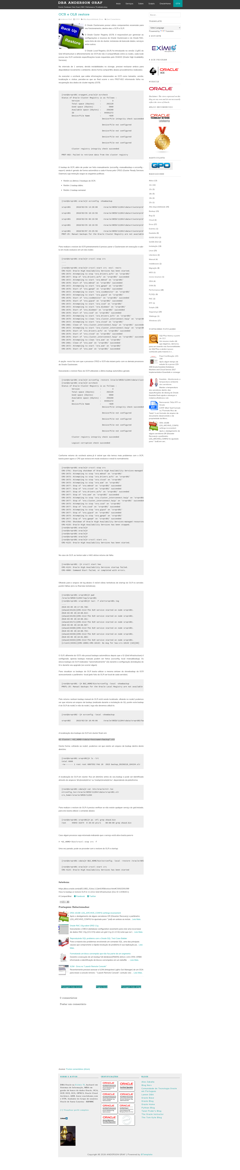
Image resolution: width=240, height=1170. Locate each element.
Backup (152, 211)
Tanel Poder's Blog (152, 1111)
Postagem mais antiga (131, 987)
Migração (153, 268)
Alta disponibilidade (90, 19)
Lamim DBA (148, 1094)
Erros (101, 19)
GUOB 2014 (153, 242)
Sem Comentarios (113, 19)
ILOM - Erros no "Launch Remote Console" (88, 966)
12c (150, 185)
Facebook (80, 896)
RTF (150, 303)
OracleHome (165, 3)
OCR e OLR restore (74, 14)
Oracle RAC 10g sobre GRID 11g (84, 925)
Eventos (152, 229)
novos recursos (155, 277)
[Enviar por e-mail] (61, 902)
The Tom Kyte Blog (152, 1117)
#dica (151, 180)
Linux (151, 250)
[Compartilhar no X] (65, 902)
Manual (152, 259)
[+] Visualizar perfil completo (74, 1110)
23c (150, 202)
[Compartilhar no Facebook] (68, 902)
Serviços (129, 3)
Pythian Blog (148, 1108)
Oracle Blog (148, 1101)
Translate (169, 31)
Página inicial (102, 987)
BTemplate (147, 1154)
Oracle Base (148, 1098)
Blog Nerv (147, 1085)
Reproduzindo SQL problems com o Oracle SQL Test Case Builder (98, 938)
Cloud (151, 220)
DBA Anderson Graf (80, 3)
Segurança (153, 312)
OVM (151, 285)
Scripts (151, 3)
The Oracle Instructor (153, 1114)
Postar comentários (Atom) (78, 1069)
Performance (154, 290)
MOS (151, 272)
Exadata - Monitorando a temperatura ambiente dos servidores (169, 382)
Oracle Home (148, 1104)
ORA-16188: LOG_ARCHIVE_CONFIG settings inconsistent (95, 913)
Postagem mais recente (71, 987)
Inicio (118, 3)
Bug (150, 215)
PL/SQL (152, 294)
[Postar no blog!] (63, 902)
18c (150, 194)
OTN (178, 3)
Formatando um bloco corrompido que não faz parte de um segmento (100, 953)
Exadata (152, 233)
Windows (153, 320)
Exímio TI (80, 1085)
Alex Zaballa (148, 1082)
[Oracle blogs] (162, 153)
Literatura (153, 255)
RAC (151, 299)
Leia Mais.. (136, 919)
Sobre (141, 3)
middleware (154, 264)
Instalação (153, 246)
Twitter (92, 896)
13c (150, 189)
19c (150, 198)
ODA (151, 281)
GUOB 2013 (153, 237)
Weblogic (153, 316)
